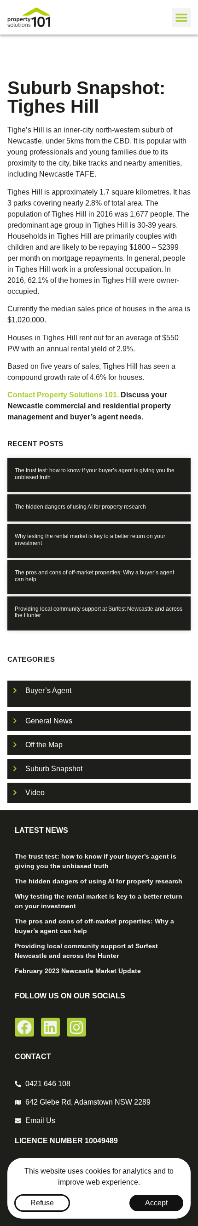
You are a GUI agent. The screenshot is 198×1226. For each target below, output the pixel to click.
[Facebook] (24, 1027)
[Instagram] (76, 1027)
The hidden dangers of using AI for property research (80, 507)
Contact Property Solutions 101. (64, 395)
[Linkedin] (50, 1027)
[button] (181, 17)
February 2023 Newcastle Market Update (78, 970)
